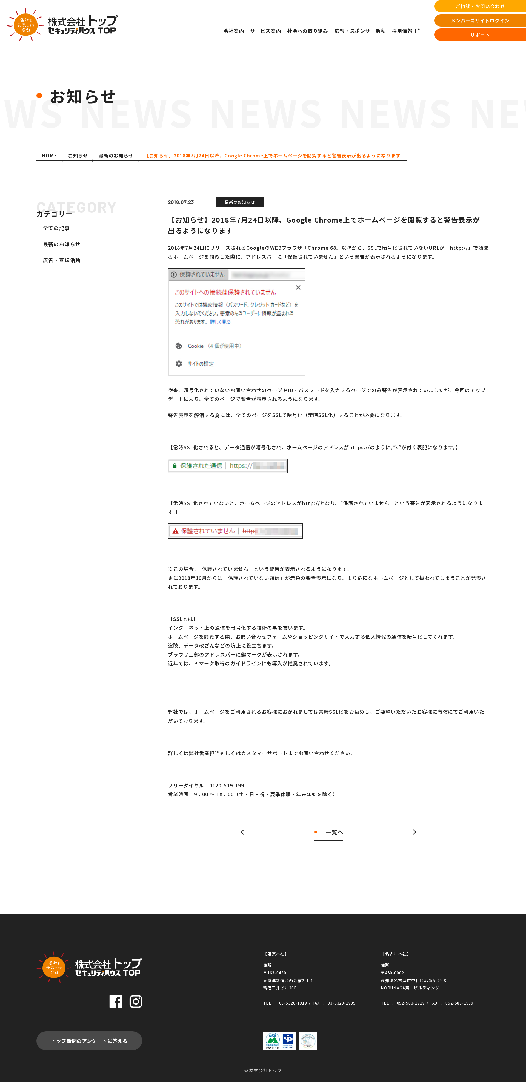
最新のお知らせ (116, 155)
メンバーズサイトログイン (480, 20)
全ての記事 (56, 228)
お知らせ (78, 155)
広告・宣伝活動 (62, 260)
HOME (49, 155)
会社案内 (234, 30)
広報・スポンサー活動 (360, 30)
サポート (480, 34)
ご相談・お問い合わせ (480, 6)
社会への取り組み (307, 30)
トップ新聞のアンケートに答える (89, 1040)
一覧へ (334, 832)
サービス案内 (265, 30)
